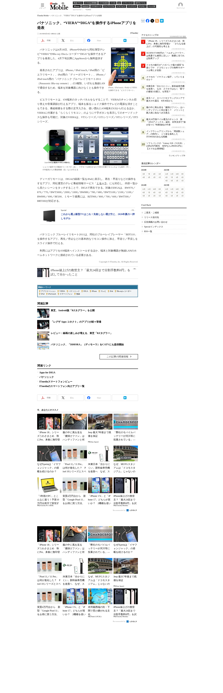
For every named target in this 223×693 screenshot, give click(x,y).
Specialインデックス (153, 227)
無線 (78, 294)
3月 (149, 177)
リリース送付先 (151, 217)
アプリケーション (48, 291)
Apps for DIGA (47, 372)
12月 (166, 174)
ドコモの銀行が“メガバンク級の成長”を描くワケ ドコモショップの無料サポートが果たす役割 (165, 68)
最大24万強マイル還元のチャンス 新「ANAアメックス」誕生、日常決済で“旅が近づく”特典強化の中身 (166, 122)
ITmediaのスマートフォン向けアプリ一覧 (61, 386)
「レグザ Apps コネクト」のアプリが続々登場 (76, 321)
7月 (149, 174)
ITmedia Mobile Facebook (148, 20)
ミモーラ (101, 183)
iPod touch (52, 294)
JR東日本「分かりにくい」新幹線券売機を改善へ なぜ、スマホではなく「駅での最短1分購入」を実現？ (165, 89)
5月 (160, 174)
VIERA (62, 291)
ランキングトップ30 (177, 156)
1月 (160, 177)
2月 (154, 177)
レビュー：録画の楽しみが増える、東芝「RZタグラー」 (82, 333)
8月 (144, 174)
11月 (171, 174)
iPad (111, 291)
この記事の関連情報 (117, 356)
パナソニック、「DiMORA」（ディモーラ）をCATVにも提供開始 (87, 344)
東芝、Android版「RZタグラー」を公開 (73, 310)
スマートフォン (66, 294)
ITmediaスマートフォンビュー (55, 381)
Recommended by (119, 510)
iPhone (94, 291)
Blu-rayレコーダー (124, 291)
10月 (177, 174)
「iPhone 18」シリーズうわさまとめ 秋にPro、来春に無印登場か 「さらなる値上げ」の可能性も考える (165, 44)
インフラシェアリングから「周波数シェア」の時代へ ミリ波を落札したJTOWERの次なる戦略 (165, 134)
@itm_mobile (152, 20)
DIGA (85, 291)
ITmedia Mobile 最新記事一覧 (157, 20)
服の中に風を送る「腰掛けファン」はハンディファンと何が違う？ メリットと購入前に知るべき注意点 (165, 110)
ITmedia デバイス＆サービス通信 (143, 20)
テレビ (103, 291)
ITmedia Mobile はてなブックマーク (162, 20)
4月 (144, 177)
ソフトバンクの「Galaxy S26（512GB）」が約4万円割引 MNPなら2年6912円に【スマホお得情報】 (166, 146)
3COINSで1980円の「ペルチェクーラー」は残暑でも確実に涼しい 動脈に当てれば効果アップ (166, 56)
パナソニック (74, 291)
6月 (154, 174)
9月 (182, 174)
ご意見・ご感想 (151, 213)
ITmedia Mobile (43, 16)
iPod (42, 294)
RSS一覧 (148, 231)
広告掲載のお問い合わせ (155, 222)
